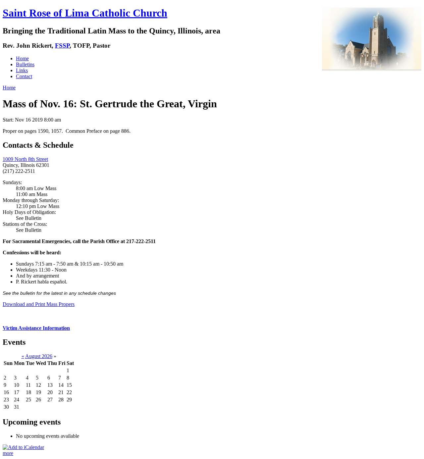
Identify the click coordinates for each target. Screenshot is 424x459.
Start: (9, 120)
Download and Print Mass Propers (39, 304)
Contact (24, 76)
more (8, 453)
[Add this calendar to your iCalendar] (23, 447)
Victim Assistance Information (36, 328)
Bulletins (25, 64)
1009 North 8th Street (25, 159)
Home (22, 58)
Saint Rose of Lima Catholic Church (85, 13)
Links (22, 70)
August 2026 (38, 356)
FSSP (62, 45)
